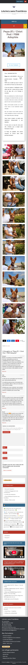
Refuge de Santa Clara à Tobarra (9, 658)
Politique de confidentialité (11, 613)
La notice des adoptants (10, 494)
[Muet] (20, 557)
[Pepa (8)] (14, 263)
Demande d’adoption (9, 489)
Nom (4, 447)
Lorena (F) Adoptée (14, 599)
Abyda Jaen (5, 656)
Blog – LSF (7, 505)
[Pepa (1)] (14, 326)
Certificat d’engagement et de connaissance (11, 637)
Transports (7, 537)
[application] (14, 552)
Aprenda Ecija (5, 654)
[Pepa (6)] (14, 294)
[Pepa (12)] (14, 199)
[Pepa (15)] (14, 151)
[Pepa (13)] (14, 183)
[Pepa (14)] (14, 167)
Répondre (4, 371)
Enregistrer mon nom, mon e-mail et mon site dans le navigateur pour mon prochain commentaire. (13, 466)
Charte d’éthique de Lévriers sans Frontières (11, 641)
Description (7, 69)
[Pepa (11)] (14, 215)
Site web (5, 458)
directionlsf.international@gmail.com (9, 630)
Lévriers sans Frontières (14, 11)
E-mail (5, 452)
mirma (6, 585)
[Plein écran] (22, 557)
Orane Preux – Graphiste (10, 611)
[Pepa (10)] (14, 231)
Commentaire (6, 432)
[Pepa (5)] (14, 310)
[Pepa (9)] (14, 247)
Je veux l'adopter (13, 65)
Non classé (8, 345)
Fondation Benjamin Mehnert (9, 652)
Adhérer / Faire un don (10, 499)
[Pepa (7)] (14, 279)
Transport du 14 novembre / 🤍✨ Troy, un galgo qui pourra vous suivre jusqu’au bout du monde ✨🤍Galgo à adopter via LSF (13, 517)
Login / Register (20, 1)
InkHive (8, 662)
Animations (7, 535)
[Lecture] (5, 557)
